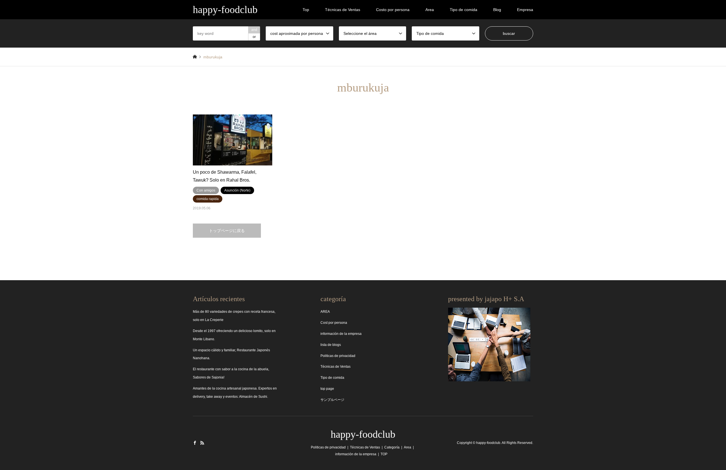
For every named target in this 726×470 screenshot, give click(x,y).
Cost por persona (333, 323)
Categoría (392, 447)
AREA (325, 312)
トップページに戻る (227, 230)
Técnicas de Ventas (342, 9)
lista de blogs (330, 345)
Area (429, 9)
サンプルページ (332, 400)
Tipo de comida (463, 9)
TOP (384, 454)
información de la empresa (341, 334)
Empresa (525, 9)
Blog (497, 9)
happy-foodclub (363, 434)
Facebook (195, 443)
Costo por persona (393, 9)
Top (306, 9)
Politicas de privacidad (337, 356)
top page (327, 389)
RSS (202, 443)
